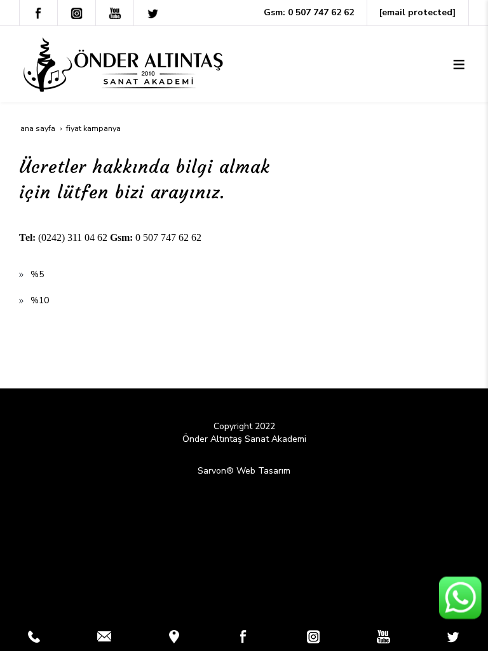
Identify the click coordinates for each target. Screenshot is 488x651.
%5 (37, 274)
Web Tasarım (263, 471)
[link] (34, 636)
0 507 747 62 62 (321, 12)
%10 (39, 300)
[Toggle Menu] (459, 64)
